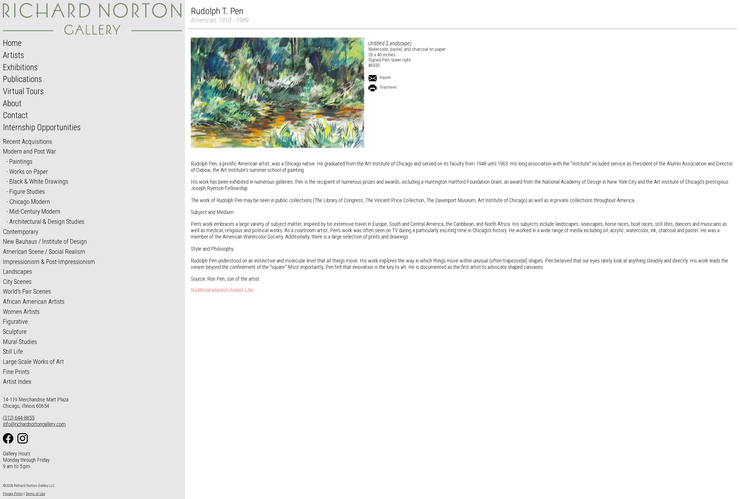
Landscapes (17, 271)
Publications (22, 79)
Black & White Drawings (38, 181)
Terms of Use (35, 493)
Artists (13, 55)
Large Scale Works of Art (33, 361)
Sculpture (15, 331)
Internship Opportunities (42, 127)
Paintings (20, 161)
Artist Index (17, 381)
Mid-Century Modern (34, 211)
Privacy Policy (13, 493)
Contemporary (20, 231)
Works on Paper (28, 171)
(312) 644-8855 (18, 417)
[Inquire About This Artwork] (372, 78)
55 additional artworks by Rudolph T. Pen (222, 290)
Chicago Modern (29, 201)
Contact (15, 115)
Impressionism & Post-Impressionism (49, 261)
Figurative (15, 321)
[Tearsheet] (372, 88)
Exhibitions (20, 67)
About (12, 103)
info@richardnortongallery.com (34, 424)
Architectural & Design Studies (46, 221)
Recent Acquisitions (27, 141)
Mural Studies (20, 341)
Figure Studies (27, 191)
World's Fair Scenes (27, 291)
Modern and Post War (29, 151)
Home (12, 43)
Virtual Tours (23, 91)
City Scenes (17, 281)
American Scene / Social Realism (44, 251)
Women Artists (21, 311)
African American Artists (33, 301)
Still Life (13, 351)
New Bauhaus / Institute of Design (45, 241)
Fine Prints (16, 371)
